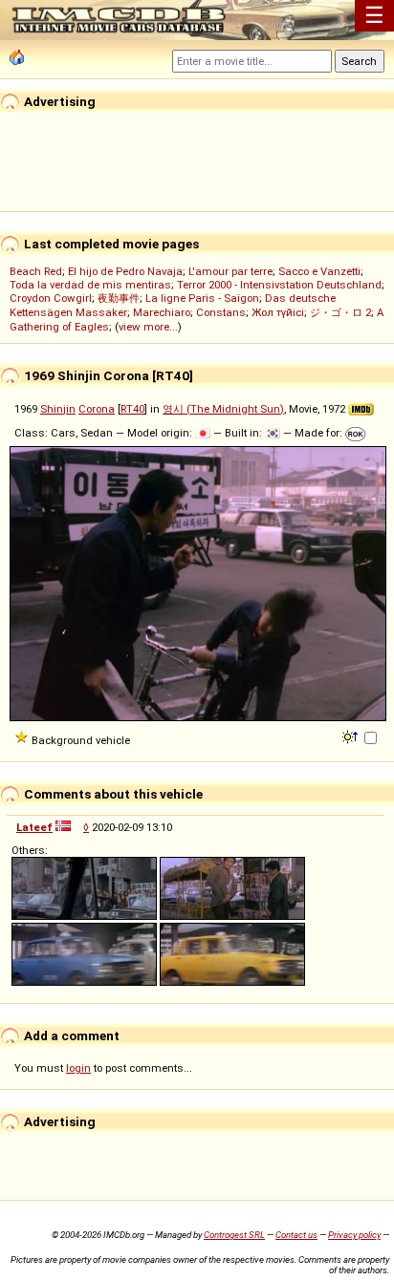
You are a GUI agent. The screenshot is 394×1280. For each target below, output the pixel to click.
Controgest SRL (234, 1234)
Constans (221, 312)
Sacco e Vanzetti (319, 271)
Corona (96, 409)
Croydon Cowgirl (51, 298)
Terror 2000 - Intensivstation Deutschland (279, 284)
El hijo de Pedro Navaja (125, 271)
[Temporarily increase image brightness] (351, 735)
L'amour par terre (230, 271)
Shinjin (58, 409)
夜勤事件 (119, 298)
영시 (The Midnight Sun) (223, 409)
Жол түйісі (278, 312)
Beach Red (36, 271)
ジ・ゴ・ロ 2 (340, 312)
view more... (148, 326)
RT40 (132, 409)
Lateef (34, 827)
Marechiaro (161, 312)
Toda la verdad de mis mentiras (90, 284)
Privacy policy (354, 1234)
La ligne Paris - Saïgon (202, 298)
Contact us (296, 1234)
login (78, 1068)
